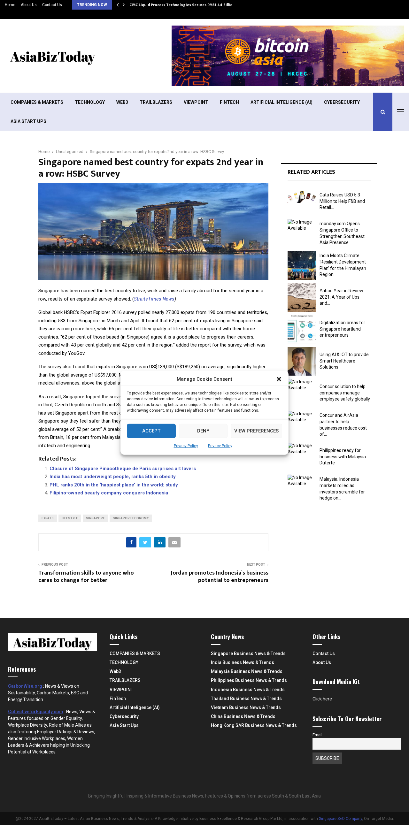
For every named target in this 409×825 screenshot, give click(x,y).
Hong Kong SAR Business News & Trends (254, 725)
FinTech (229, 102)
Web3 (122, 102)
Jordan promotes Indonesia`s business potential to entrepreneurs (219, 576)
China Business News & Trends (243, 716)
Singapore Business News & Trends (248, 653)
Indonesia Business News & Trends (248, 689)
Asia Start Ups (28, 121)
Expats (48, 518)
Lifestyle (70, 518)
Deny (203, 430)
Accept (151, 430)
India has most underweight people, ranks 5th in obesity (113, 476)
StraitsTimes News (154, 299)
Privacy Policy (186, 445)
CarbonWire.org (25, 686)
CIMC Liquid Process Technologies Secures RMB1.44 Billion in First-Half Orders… (201, 5)
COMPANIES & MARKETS (37, 102)
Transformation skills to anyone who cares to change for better (86, 576)
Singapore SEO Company (340, 818)
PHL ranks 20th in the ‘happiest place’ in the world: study (114, 485)
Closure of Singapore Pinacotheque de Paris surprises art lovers (123, 468)
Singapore (95, 518)
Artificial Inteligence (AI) (282, 102)
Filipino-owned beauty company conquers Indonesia (109, 493)
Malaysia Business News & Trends (246, 671)
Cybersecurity (342, 102)
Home (10, 5)
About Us (29, 5)
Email (317, 734)
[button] (279, 379)
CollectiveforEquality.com (35, 711)
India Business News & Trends (242, 662)
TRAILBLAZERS (156, 102)
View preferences (256, 430)
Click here (322, 698)
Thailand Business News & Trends (246, 698)
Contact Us (52, 5)
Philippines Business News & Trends (249, 680)
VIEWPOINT (196, 102)
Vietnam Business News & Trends (246, 707)
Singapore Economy (131, 518)
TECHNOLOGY (90, 102)
